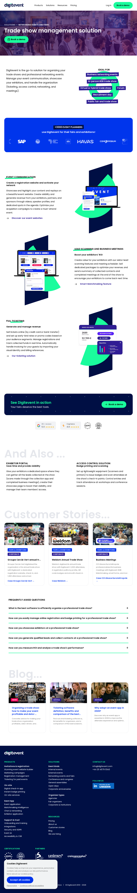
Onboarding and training (15, 823)
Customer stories (56, 827)
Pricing (51, 821)
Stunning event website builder (18, 769)
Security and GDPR (13, 829)
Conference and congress (60, 779)
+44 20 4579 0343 (101, 769)
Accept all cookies (20, 879)
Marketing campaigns (14, 772)
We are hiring (54, 834)
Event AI (8, 833)
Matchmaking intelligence (16, 807)
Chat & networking (13, 810)
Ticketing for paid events (16, 779)
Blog (50, 830)
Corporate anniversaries (59, 789)
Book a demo (123, 5)
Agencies (52, 798)
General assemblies (57, 782)
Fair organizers (55, 801)
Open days (53, 786)
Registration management (16, 776)
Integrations (10, 826)
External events (55, 772)
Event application (12, 804)
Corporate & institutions (59, 804)
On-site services (12, 795)
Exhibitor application (13, 814)
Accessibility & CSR (13, 836)
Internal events (55, 769)
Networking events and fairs (61, 776)
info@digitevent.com (102, 766)
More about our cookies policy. (20, 874)
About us (52, 824)
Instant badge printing (14, 791)
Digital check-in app (13, 788)
